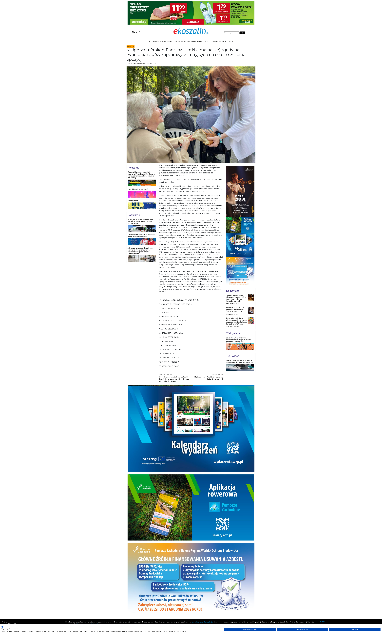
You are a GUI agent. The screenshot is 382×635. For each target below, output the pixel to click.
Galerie (207, 20)
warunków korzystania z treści (202, 600)
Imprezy (222, 20)
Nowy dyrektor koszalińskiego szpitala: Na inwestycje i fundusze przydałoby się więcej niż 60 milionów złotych (174, 358)
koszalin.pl (323, 608)
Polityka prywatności (326, 606)
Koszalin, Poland (143, 11)
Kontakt (322, 603)
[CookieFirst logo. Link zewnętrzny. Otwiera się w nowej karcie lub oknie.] (2, 627)
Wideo (215, 20)
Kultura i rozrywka (157, 20)
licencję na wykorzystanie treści (88, 603)
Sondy (230, 20)
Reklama (322, 600)
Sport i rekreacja (175, 20)
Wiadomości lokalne (193, 20)
